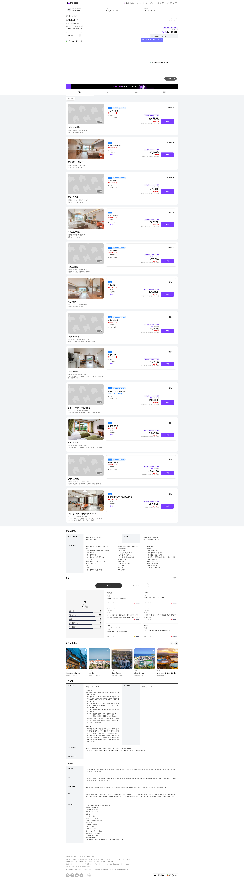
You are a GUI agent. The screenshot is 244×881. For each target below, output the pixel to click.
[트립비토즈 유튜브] (77, 875)
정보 (108, 92)
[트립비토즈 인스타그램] (68, 875)
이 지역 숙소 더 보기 (72, 16)
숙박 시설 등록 (160, 3)
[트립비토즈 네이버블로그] (81, 875)
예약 (167, 121)
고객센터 (152, 3)
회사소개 (68, 856)
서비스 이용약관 (81, 856)
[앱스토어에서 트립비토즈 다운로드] (159, 875)
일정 (107, 8)
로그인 (138, 3)
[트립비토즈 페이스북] (72, 875)
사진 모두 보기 (171, 78)
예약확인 (145, 3)
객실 (79, 92)
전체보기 (174, 578)
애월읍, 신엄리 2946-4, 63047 (76, 28)
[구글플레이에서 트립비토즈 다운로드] (172, 875)
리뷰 (136, 92)
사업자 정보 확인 (85, 864)
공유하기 (176, 20)
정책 (164, 92)
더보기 (111, 154)
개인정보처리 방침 (90, 856)
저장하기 (171, 20)
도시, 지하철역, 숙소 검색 (77, 8)
